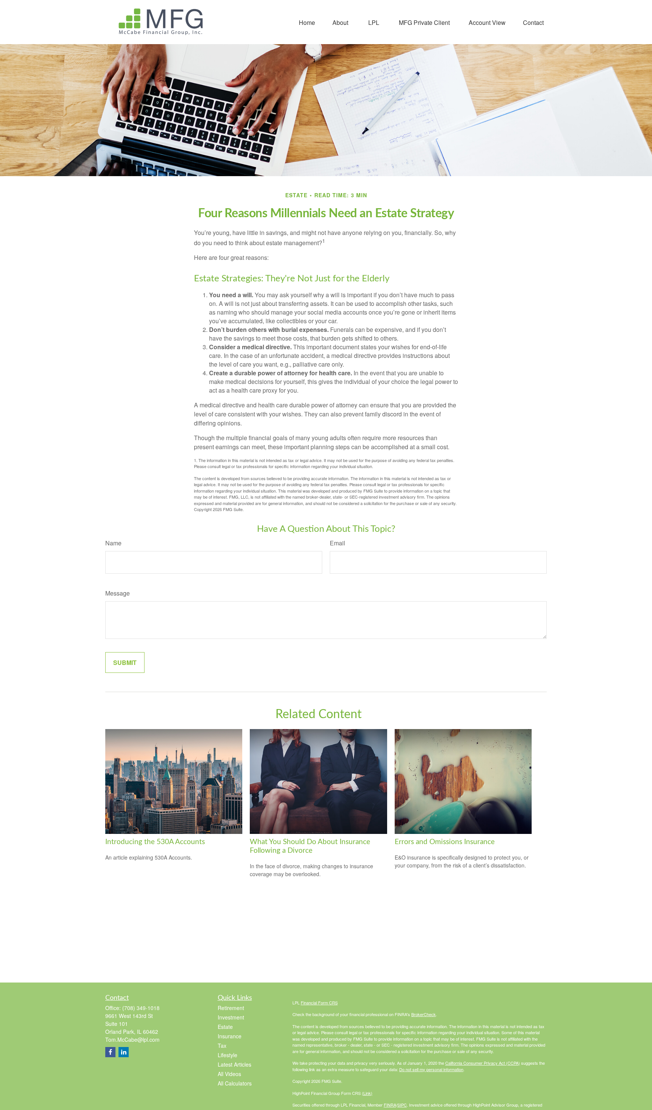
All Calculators (235, 1083)
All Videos (229, 1074)
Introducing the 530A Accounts (155, 842)
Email (337, 543)
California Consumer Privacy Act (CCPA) (482, 1063)
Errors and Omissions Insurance (445, 842)
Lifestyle (227, 1055)
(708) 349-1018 (141, 1008)
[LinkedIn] (123, 1052)
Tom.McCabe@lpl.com (132, 1039)
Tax (222, 1045)
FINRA (390, 1105)
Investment (231, 1017)
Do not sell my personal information (431, 1069)
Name (113, 543)
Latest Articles (234, 1064)
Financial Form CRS (319, 1002)
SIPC (402, 1105)
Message (117, 593)
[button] (307, 22)
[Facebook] (110, 1052)
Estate (225, 1026)
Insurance (229, 1036)
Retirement (231, 1008)
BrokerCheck (423, 1014)
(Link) (367, 1093)
